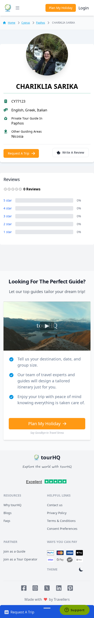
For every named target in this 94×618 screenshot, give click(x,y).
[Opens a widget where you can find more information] (74, 610)
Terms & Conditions (61, 521)
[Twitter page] (47, 588)
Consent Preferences (62, 529)
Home (11, 23)
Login (83, 8)
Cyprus (25, 23)
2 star (7, 224)
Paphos (40, 23)
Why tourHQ (12, 505)
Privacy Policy (56, 513)
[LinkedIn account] (59, 588)
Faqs (6, 521)
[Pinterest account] (70, 588)
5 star (7, 200)
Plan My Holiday (60, 8)
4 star (7, 208)
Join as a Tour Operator (20, 559)
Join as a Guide (14, 551)
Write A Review (73, 152)
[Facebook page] (24, 588)
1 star (7, 232)
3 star (7, 216)
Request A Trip (18, 153)
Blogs (7, 513)
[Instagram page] (35, 588)
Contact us (55, 505)
